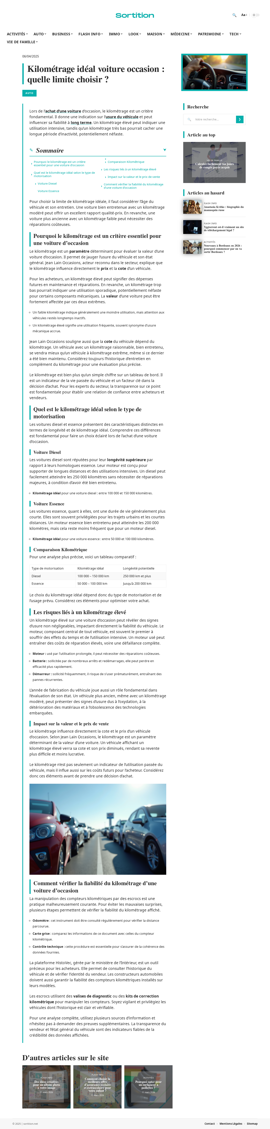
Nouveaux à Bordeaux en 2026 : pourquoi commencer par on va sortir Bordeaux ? (223, 248)
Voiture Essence (48, 191)
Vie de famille (214, 160)
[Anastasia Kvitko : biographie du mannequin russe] (192, 207)
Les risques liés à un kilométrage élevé (130, 169)
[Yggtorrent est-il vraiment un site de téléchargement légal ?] (192, 227)
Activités (148, 1078)
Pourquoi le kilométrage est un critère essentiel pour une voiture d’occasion (59, 163)
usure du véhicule (122, 116)
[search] (234, 15)
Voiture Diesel (47, 183)
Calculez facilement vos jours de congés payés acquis (214, 165)
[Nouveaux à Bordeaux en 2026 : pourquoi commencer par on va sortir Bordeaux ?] (192, 247)
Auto (29, 93)
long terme (81, 122)
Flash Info (46, 1078)
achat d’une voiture (63, 111)
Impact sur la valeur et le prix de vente (134, 177)
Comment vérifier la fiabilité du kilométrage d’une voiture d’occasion (133, 186)
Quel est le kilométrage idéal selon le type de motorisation (64, 174)
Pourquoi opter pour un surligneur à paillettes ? (148, 1084)
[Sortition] (135, 15)
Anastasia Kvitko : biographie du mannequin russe (224, 208)
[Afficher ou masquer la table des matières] (115, 150)
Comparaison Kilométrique (126, 162)
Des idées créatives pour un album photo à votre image (46, 1084)
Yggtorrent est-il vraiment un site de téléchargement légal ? (224, 228)
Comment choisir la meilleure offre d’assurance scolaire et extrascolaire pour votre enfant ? (97, 1084)
